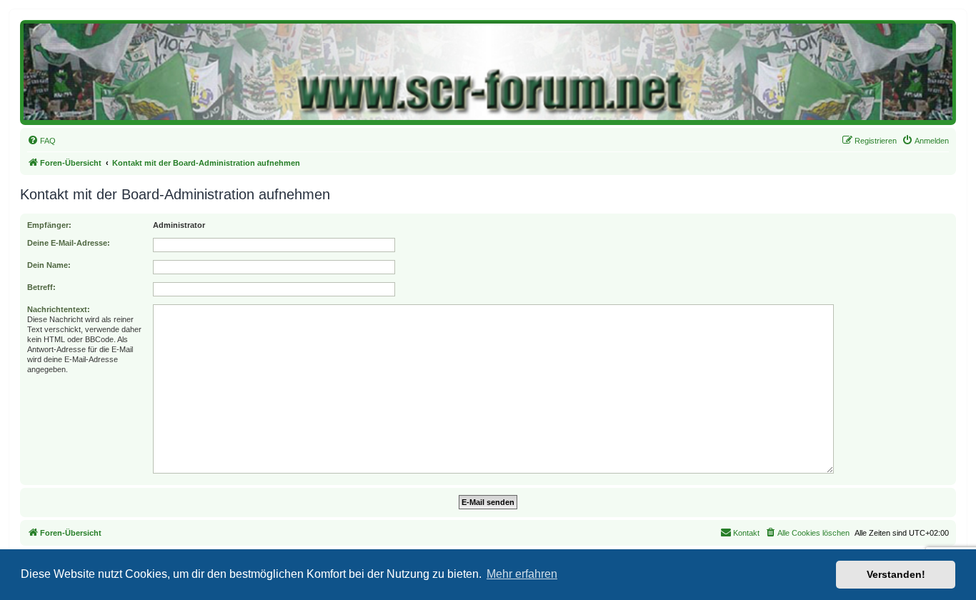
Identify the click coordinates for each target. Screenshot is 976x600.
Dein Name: (49, 265)
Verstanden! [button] (896, 574)
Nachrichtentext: (58, 309)
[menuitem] (41, 140)
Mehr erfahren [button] (522, 574)
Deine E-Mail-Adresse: (68, 243)
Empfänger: (49, 225)
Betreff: (41, 287)
